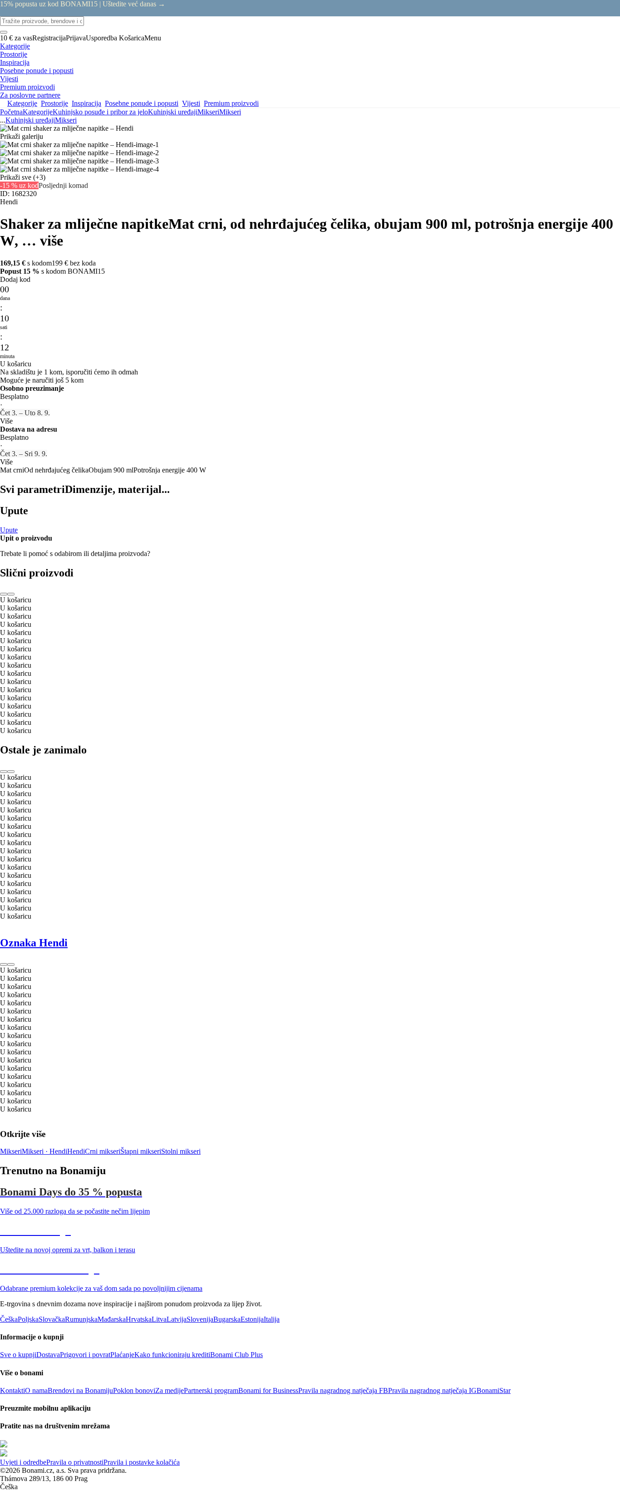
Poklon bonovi (134, 1390)
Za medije (169, 1390)
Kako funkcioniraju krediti (172, 1354)
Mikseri (230, 112)
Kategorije (38, 112)
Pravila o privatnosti (74, 1462)
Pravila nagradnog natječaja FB (343, 1390)
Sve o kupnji (18, 1354)
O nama (36, 1390)
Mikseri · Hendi (44, 1151)
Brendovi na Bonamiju (80, 1390)
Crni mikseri (102, 1151)
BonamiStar (494, 1390)
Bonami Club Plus (236, 1354)
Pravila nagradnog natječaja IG (432, 1390)
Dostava (48, 1354)
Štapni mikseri (140, 1151)
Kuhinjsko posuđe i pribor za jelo (100, 112)
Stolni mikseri (181, 1151)
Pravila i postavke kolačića (141, 1462)
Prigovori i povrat (85, 1354)
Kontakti (12, 1390)
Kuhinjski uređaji (172, 112)
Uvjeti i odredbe (23, 1462)
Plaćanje (122, 1354)
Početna (11, 112)
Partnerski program (211, 1390)
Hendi (76, 1151)
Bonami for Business (268, 1390)
